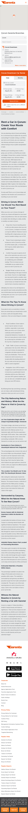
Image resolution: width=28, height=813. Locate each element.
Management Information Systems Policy (12, 724)
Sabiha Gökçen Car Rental (8, 769)
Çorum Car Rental (20, 112)
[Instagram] (10, 663)
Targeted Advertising (7, 732)
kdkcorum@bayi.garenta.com (13, 57)
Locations (11, 112)
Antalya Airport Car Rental (8, 774)
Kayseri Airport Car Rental (8, 794)
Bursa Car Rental (5, 751)
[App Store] (14, 668)
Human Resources (6, 686)
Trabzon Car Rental (6, 753)
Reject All (14, 810)
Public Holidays (5, 697)
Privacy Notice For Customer (9, 713)
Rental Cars (4, 700)
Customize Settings (5, 809)
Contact (3, 703)
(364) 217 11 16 (9, 60)
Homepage (3, 112)
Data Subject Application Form (9, 729)
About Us (3, 683)
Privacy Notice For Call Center (9, 716)
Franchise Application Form (8, 692)
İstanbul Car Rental (6, 740)
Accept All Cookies (23, 809)
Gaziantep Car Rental (7, 756)
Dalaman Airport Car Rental (8, 785)
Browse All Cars (14, 101)
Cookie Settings (5, 727)
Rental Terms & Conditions (8, 694)
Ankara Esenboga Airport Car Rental (11, 780)
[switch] (4, 105)
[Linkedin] (14, 663)
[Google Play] (14, 675)
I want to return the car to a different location (16, 105)
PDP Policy (4, 721)
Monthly (20, 78)
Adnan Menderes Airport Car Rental (10, 791)
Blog (2, 705)
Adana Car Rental (6, 745)
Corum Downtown (11, 47)
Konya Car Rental (6, 761)
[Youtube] (17, 663)
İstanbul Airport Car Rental (8, 777)
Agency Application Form (8, 689)
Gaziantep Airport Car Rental (9, 788)
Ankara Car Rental (6, 742)
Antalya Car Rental (6, 748)
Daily (7, 78)
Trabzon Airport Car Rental (8, 783)
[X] (21, 663)
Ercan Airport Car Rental (7, 772)
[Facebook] (7, 663)
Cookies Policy (5, 718)
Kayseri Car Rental (6, 759)
